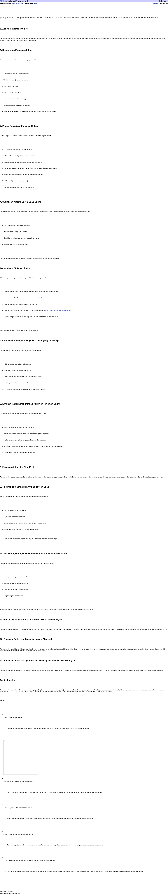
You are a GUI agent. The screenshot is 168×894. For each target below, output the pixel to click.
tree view (156, 3)
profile (13, 3)
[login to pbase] (165, 2)
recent (35, 3)
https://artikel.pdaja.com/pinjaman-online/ (58, 310)
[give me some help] (161, 2)
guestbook (19, 3)
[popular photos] (93, 2)
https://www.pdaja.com (47, 298)
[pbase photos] (4, 2)
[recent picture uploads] (11, 2)
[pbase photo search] (24, 2)
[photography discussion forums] (18, 2)
